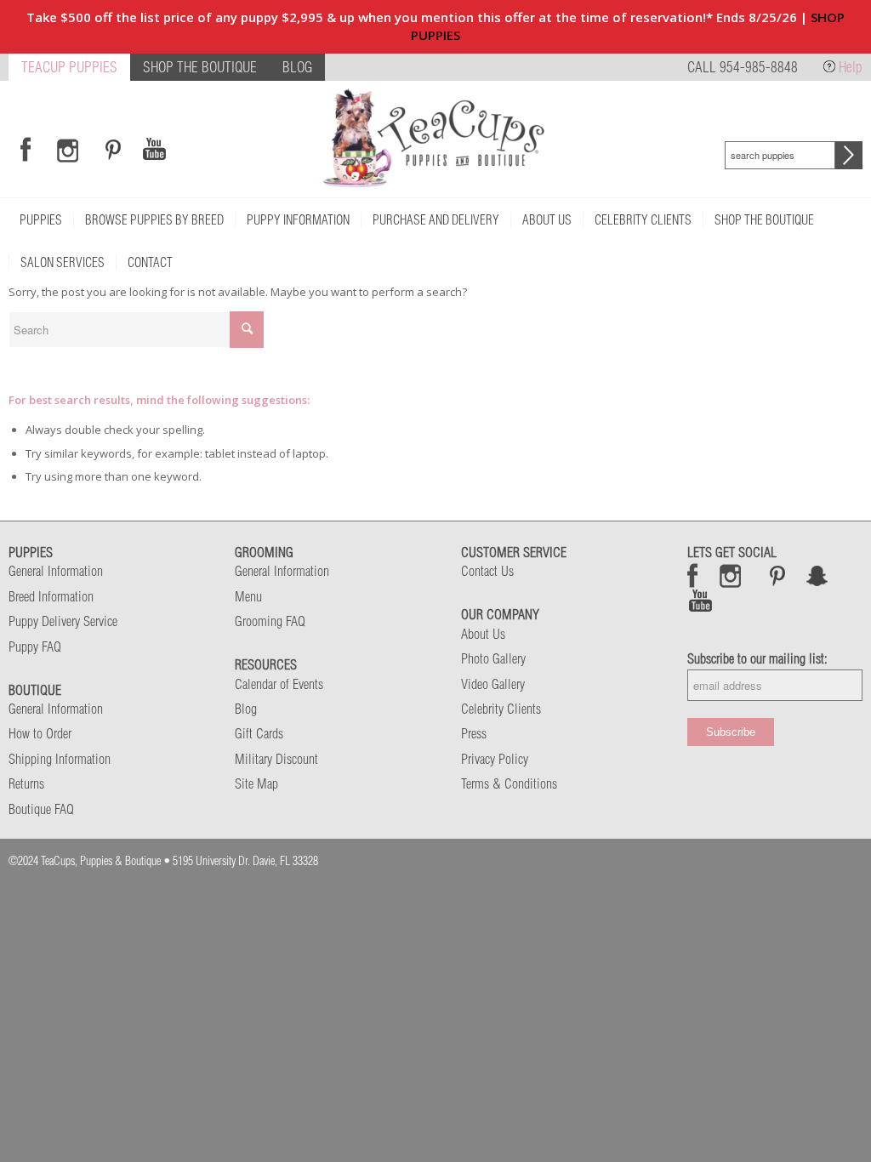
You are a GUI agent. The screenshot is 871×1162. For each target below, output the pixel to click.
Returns (26, 783)
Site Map (256, 783)
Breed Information (51, 596)
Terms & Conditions (509, 783)
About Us (483, 633)
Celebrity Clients (501, 708)
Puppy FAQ (35, 646)
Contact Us (487, 570)
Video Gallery (493, 683)
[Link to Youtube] (154, 149)
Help (850, 67)
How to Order (40, 733)
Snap (818, 575)
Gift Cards (259, 733)
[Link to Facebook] (25, 149)
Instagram (731, 575)
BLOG (297, 67)
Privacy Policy (494, 758)
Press (474, 733)
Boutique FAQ (41, 808)
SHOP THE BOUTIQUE (200, 67)
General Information (56, 570)
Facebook (692, 575)
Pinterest (777, 575)
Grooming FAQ (270, 620)
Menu (248, 596)
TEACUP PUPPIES (69, 67)
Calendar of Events (279, 683)
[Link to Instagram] (67, 149)
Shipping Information (60, 758)
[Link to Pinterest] (111, 149)
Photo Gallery (493, 658)
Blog (246, 708)
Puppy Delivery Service (63, 620)
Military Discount (276, 758)
